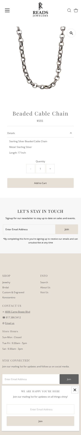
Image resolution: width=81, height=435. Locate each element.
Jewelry (6, 282)
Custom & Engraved (13, 292)
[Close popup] (74, 390)
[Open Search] (69, 10)
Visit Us (44, 292)
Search (44, 282)
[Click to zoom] (71, 33)
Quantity (40, 161)
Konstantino (8, 297)
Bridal (5, 287)
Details (11, 133)
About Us (45, 287)
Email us (9, 323)
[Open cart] (76, 10)
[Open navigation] (11, 10)
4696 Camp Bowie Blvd (17, 311)
